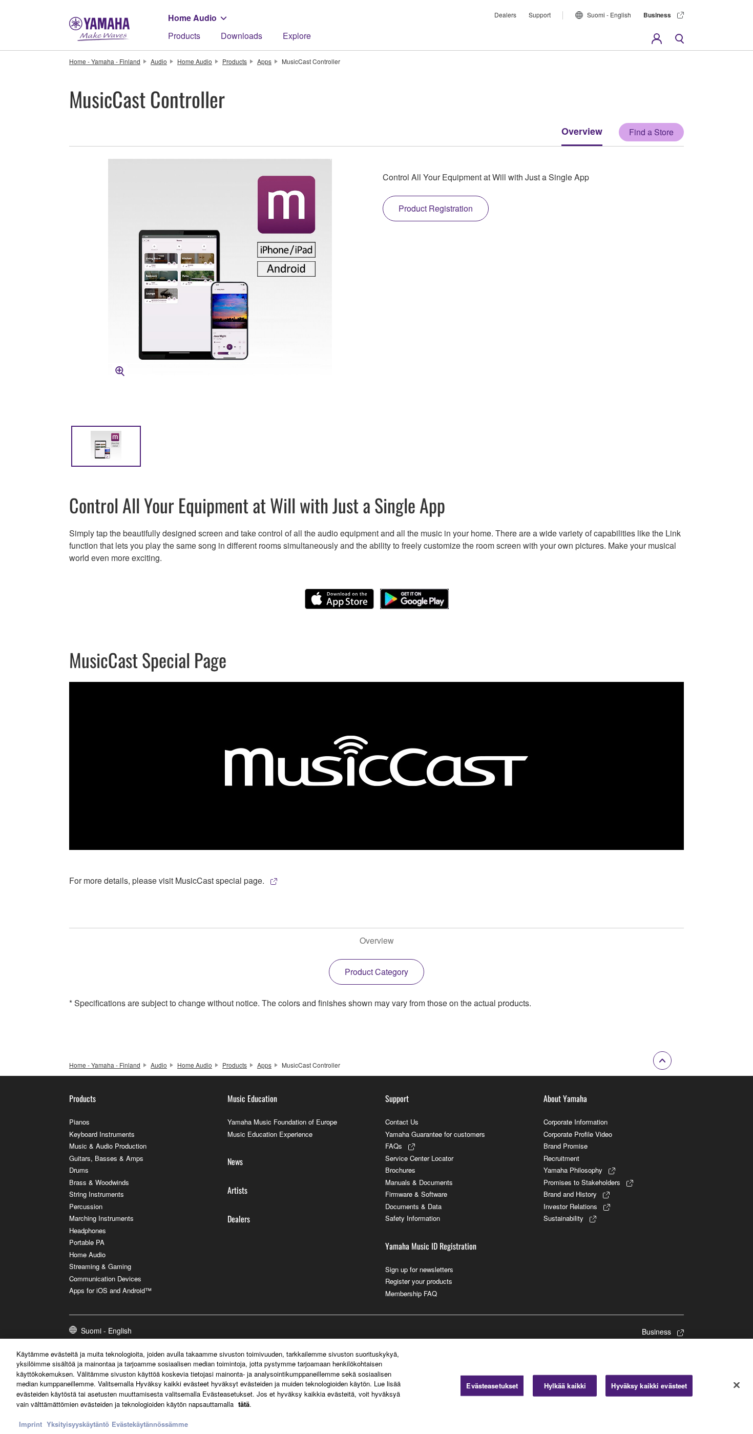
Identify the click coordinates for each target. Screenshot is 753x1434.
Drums (79, 1170)
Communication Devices (105, 1278)
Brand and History (570, 1194)
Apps (264, 61)
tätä (243, 1403)
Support (540, 14)
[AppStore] (339, 599)
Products (184, 35)
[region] (376, 1386)
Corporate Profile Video (577, 1134)
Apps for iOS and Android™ (110, 1290)
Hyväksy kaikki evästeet (649, 1385)
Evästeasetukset (492, 1385)
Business (657, 14)
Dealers (505, 14)
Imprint (30, 1423)
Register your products (418, 1281)
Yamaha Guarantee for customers (435, 1134)
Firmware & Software (416, 1194)
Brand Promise (565, 1146)
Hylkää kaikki (565, 1385)
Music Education (252, 1098)
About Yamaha (565, 1098)
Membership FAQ (411, 1293)
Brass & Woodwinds (99, 1182)
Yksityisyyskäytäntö (78, 1423)
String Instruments (96, 1194)
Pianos (79, 1122)
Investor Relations (570, 1206)
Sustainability (563, 1218)
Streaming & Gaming (100, 1266)
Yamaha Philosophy (572, 1170)
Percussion (85, 1206)
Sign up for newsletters (419, 1269)
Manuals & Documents (419, 1182)
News (235, 1161)
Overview (581, 131)
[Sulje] (736, 1385)
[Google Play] (414, 599)
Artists (237, 1190)
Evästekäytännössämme (150, 1423)
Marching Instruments (101, 1218)
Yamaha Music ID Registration (430, 1246)
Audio (159, 61)
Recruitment (561, 1158)
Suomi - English (609, 14)
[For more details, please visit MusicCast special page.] (376, 766)
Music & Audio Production (108, 1146)
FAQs (393, 1146)
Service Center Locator (419, 1158)
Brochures (400, 1170)
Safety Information (412, 1218)
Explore (297, 35)
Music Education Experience (269, 1134)
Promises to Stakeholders (581, 1182)
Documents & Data (413, 1206)
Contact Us (402, 1122)
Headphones (87, 1230)
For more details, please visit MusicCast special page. (166, 880)
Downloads (241, 35)
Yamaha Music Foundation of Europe (282, 1122)
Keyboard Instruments (102, 1134)
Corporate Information (575, 1122)
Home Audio (192, 18)
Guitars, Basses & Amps (106, 1158)
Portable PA (86, 1242)
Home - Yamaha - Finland (104, 61)
